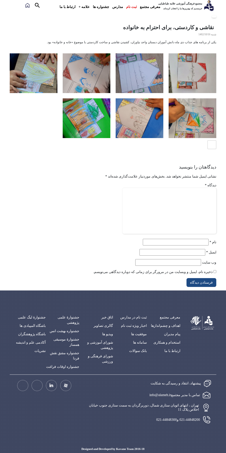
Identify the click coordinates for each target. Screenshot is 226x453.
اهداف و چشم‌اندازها (165, 326)
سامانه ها (140, 342)
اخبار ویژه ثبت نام (134, 326)
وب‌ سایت (209, 262)
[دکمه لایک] (212, 144)
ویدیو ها (107, 334)
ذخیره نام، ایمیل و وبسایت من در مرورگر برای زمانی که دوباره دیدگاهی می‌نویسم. (153, 272)
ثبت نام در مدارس (133, 317)
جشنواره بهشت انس (64, 331)
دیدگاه (210, 185)
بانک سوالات (138, 351)
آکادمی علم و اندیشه (31, 342)
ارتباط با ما (67, 7)
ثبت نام (131, 7)
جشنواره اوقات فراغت (62, 367)
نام (212, 242)
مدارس (117, 7)
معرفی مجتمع (150, 7)
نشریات (40, 351)
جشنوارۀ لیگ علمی (32, 317)
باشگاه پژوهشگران (32, 334)
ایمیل (211, 252)
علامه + (84, 7)
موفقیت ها (139, 334)
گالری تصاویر (103, 326)
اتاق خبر (107, 317)
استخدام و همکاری (166, 342)
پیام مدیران (172, 334)
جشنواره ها (101, 7)
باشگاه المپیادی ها (33, 326)
